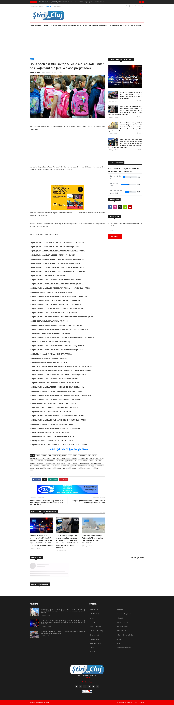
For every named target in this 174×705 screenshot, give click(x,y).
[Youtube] (139, 6)
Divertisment (136, 25)
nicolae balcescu (50, 463)
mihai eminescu (82, 460)
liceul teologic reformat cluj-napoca (82, 466)
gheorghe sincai (71, 460)
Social (46, 25)
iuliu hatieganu (61, 460)
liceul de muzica (34, 466)
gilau (69, 455)
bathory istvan (46, 466)
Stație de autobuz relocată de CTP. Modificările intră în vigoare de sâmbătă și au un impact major (131, 95)
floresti (64, 455)
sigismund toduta (96, 463)
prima (97, 468)
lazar (68, 463)
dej (89, 455)
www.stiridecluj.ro (35, 458)
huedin (38, 455)
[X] (133, 6)
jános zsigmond (49, 468)
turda (75, 455)
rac (79, 468)
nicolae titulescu (84, 463)
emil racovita (55, 466)
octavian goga (84, 458)
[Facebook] (126, 6)
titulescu (75, 463)
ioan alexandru (65, 466)
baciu (48, 458)
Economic (72, 25)
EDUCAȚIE (39, 25)
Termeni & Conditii (138, 702)
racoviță (73, 468)
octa (31, 471)
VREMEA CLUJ (124, 25)
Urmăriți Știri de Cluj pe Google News (67, 449)
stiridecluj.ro (56, 455)
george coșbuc (86, 468)
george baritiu (65, 458)
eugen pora (40, 463)
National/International (98, 25)
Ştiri (32, 25)
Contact (48, 6)
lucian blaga (39, 468)
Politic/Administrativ (58, 25)
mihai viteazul (61, 463)
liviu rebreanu (39, 460)
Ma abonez (115, 237)
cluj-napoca (56, 458)
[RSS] (142, 6)
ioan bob (58, 468)
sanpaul (32, 463)
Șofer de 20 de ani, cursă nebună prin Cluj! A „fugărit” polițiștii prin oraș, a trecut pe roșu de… (125, 79)
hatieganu (74, 458)
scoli (44, 458)
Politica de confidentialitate (124, 702)
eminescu (98, 460)
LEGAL (79, 25)
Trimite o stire (56, 6)
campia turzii (82, 455)
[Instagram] (129, 6)
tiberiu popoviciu (49, 460)
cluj (50, 455)
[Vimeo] (136, 6)
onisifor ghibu (94, 458)
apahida (44, 455)
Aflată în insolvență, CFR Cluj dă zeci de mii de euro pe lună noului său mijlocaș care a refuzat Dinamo (72, 2)
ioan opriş (66, 468)
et (93, 468)
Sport (85, 25)
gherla (94, 455)
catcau (91, 460)
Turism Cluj (114, 25)
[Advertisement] (67, 146)
